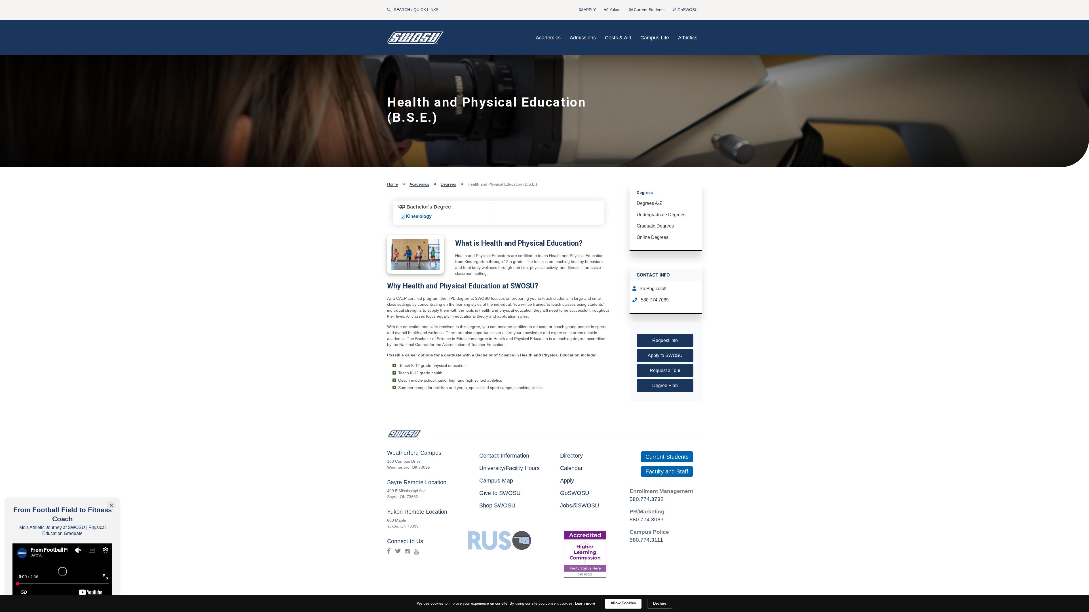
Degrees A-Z (649, 203)
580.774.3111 (646, 540)
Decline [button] (659, 603)
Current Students (648, 10)
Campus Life (654, 38)
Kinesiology (418, 216)
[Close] (111, 505)
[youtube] (416, 551)
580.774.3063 (647, 519)
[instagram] (407, 551)
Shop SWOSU (497, 505)
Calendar (571, 468)
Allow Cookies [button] (623, 603)
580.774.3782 (647, 499)
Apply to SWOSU (665, 355)
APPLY (589, 10)
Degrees (448, 184)
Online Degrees (652, 237)
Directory (571, 455)
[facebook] (389, 551)
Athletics (687, 38)
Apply (567, 480)
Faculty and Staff (666, 471)
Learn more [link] (585, 603)
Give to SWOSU (499, 493)
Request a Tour (665, 370)
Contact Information (504, 455)
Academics (548, 38)
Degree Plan (665, 385)
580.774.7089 (654, 300)
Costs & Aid (618, 38)
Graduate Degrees (655, 226)
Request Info (665, 340)
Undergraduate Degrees (661, 214)
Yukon (614, 10)
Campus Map (496, 480)
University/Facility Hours (509, 468)
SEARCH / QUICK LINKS (416, 10)
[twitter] (398, 551)
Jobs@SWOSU (579, 505)
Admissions (583, 38)
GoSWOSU (687, 10)
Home (392, 184)
